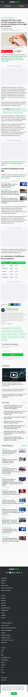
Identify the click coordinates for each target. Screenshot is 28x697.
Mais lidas (5, 402)
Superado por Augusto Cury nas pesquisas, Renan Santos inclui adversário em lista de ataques (11, 493)
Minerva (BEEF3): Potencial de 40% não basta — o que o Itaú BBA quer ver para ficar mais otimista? (11, 522)
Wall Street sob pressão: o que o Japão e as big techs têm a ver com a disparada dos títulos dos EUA (15, 433)
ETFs (2, 669)
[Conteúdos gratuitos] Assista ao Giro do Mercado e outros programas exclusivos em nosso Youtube (12, 384)
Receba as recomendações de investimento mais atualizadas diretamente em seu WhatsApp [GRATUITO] (14, 396)
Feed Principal (22, 334)
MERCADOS (3, 598)
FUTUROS (3, 664)
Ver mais (24, 402)
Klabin (21, 58)
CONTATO (3, 583)
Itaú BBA (4, 54)
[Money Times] (14, 2)
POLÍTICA (3, 612)
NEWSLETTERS (4, 642)
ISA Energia (11, 161)
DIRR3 (14, 163)
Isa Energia (4, 337)
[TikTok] (19, 573)
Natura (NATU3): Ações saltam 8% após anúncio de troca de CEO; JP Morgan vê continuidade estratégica (10, 193)
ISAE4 (16, 161)
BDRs (2, 655)
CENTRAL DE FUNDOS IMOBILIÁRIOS (8, 627)
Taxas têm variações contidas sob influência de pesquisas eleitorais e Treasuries (9, 452)
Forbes (3, 498)
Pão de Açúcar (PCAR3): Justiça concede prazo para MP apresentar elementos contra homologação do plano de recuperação (12, 200)
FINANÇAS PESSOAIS (5, 607)
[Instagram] (8, 572)
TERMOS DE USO (4, 585)
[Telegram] (17, 572)
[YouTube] (10, 572)
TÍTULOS (3, 672)
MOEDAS (3, 662)
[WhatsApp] (15, 573)
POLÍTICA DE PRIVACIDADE (6, 588)
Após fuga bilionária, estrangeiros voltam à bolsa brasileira (15, 417)
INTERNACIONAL (4, 610)
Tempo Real (8, 6)
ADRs (2, 667)
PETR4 (21, 59)
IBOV (2, 178)
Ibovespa (22, 176)
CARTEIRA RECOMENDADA (6, 623)
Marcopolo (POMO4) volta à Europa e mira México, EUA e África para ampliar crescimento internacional (14, 427)
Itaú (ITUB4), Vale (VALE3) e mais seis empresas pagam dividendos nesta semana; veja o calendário (13, 407)
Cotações (21, 6)
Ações (11, 328)
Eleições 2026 (5, 489)
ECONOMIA (3, 603)
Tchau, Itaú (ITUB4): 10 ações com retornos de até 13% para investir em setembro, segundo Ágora (15, 413)
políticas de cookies (6, 690)
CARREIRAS (3, 615)
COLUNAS (3, 632)
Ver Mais (23, 445)
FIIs (2, 652)
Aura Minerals (22, 161)
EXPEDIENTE (3, 580)
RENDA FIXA (3, 605)
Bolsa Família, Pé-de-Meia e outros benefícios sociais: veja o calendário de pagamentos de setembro (14, 438)
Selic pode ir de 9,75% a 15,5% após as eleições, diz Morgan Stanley (13, 422)
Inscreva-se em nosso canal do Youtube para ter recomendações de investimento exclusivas (13, 390)
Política (4, 477)
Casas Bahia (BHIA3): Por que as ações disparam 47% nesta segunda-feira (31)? (9, 186)
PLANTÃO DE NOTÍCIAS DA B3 (7, 640)
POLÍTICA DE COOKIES (5, 590)
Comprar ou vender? (18, 331)
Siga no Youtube (8, 51)
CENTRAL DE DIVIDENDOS (6, 630)
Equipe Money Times (7, 28)
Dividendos (14, 334)
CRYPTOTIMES (4, 677)
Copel (2, 61)
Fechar (14, 693)
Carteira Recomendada (7, 17)
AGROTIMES (3, 680)
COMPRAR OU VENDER (5, 635)
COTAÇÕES (3, 647)
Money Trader (5, 467)
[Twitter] (21, 573)
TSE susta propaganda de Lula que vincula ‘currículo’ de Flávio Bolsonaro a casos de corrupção (10, 540)
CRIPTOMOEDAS (4, 660)
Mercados (16, 337)
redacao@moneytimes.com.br (12, 310)
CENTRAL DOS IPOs (5, 625)
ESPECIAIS (3, 617)
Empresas (3, 196)
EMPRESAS (3, 600)
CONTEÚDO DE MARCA (5, 637)
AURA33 (3, 163)
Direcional (10, 163)
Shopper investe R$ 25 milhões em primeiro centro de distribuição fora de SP (10, 461)
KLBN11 (3, 59)
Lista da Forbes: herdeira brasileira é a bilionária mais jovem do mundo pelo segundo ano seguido (13, 502)
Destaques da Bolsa (5, 182)
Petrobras (22, 337)
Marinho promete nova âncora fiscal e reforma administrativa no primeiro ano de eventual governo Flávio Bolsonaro (13, 512)
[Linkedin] (12, 572)
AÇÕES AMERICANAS (5, 657)
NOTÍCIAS (3, 595)
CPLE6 (6, 61)
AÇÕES (2, 650)
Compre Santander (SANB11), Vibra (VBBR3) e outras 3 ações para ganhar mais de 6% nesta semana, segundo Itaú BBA (13, 471)
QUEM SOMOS (4, 578)
